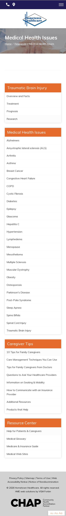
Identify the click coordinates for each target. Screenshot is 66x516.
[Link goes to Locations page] (13, 4)
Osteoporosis (14, 284)
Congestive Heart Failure (21, 178)
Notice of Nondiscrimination (43, 481)
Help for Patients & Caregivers (24, 431)
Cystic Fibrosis (15, 193)
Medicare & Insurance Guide (22, 446)
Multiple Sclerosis (16, 262)
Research (12, 118)
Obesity (11, 277)
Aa (51, 513)
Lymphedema (14, 239)
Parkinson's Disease (18, 292)
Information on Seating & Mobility (26, 382)
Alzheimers (13, 140)
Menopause (13, 246)
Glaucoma (12, 216)
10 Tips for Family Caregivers (23, 352)
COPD (10, 186)
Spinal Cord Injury (16, 322)
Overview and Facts (18, 96)
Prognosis (12, 111)
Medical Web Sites (17, 454)
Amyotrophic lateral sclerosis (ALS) (27, 148)
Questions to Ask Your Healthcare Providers (32, 374)
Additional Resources (19, 401)
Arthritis (11, 155)
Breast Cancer (15, 170)
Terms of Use (43, 478)
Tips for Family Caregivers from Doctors (29, 367)
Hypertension (14, 231)
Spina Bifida (13, 315)
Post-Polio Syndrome (19, 300)
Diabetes (12, 201)
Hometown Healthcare (27, 487)
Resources (20, 43)
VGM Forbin (45, 491)
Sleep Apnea (14, 307)
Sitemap (29, 478)
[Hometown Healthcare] (33, 20)
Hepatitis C (13, 224)
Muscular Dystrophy (18, 269)
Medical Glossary (16, 438)
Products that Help (17, 409)
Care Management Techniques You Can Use (32, 359)
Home (8, 43)
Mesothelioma (15, 254)
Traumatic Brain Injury (19, 330)
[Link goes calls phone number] (7, 4)
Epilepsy (11, 208)
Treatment (13, 103)
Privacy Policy (16, 478)
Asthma (11, 163)
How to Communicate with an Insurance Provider (30, 392)
